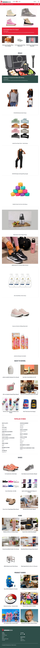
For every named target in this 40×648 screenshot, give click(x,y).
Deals (19, 1)
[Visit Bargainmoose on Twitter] (35, 4)
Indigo (3, 637)
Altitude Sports (4, 635)
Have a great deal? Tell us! (9, 4)
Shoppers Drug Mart (5, 638)
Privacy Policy (22, 640)
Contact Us (22, 639)
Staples (3, 636)
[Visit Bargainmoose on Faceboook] (37, 4)
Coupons (14, 1)
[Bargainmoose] (5, 1)
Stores (3, 632)
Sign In (35, 1)
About (21, 638)
